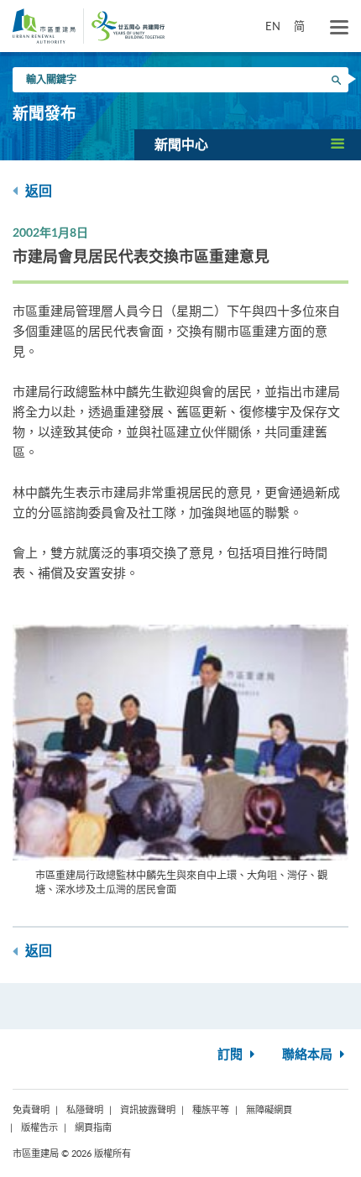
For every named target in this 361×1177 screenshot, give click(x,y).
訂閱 (231, 1055)
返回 (37, 191)
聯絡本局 (309, 1055)
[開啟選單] (339, 27)
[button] (247, 144)
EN (272, 26)
